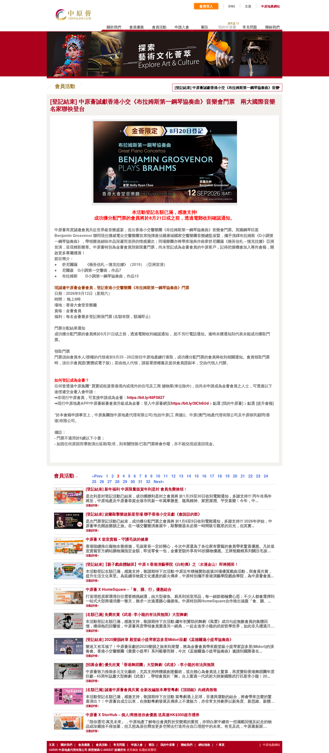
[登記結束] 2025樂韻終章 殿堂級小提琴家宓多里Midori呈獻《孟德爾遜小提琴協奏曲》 (159, 639)
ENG (231, 6)
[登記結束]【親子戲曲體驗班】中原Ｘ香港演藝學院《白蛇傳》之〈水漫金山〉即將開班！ (162, 564)
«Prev (97, 476)
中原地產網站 (270, 6)
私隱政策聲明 (147, 749)
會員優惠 (84, 744)
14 (189, 476)
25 (94, 481)
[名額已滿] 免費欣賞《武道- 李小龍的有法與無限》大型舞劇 (137, 614)
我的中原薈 (167, 744)
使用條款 (132, 749)
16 (204, 476)
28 (117, 481)
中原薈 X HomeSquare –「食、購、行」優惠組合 (128, 589)
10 (158, 476)
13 (181, 476)
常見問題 (119, 744)
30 (133, 481)
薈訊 (151, 744)
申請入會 (137, 744)
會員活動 (101, 744)
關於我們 (66, 744)
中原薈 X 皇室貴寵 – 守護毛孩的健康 (117, 539)
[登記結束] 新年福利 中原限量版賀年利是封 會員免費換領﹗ (136, 489)
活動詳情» (92, 505)
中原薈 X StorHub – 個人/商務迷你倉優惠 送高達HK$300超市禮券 (142, 714)
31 (140, 481)
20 (235, 476)
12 (173, 476)
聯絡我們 (186, 744)
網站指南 (204, 744)
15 (196, 476)
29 (125, 481)
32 (148, 481)
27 (109, 481)
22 (250, 476)
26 (102, 481)
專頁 (221, 744)
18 (219, 476)
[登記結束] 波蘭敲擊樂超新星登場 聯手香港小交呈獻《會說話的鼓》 (144, 514)
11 (166, 476)
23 (258, 476)
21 (243, 476)
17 (212, 476)
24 (266, 476)
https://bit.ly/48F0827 (145, 397)
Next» (159, 481)
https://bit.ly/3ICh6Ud (190, 403)
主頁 (248, 6)
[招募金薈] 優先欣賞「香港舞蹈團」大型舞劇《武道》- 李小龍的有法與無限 (150, 664)
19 (227, 476)
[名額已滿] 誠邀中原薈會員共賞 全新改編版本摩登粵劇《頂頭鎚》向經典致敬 (151, 689)
